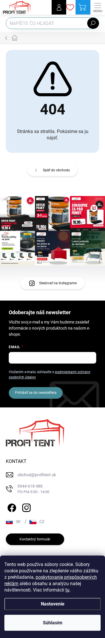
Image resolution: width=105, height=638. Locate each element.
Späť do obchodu (56, 170)
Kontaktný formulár (35, 539)
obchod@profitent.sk (37, 474)
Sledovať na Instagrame (58, 283)
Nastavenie (52, 604)
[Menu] (97, 7)
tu (67, 590)
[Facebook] (11, 507)
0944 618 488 (33, 489)
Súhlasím (52, 623)
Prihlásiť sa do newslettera (36, 393)
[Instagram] (25, 507)
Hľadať (93, 23)
